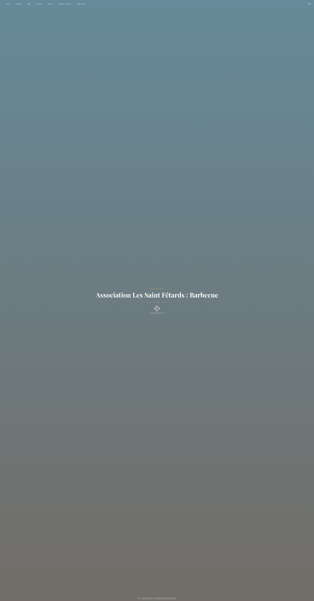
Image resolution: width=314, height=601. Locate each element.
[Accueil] (139, 598)
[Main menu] (309, 4)
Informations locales (156, 288)
